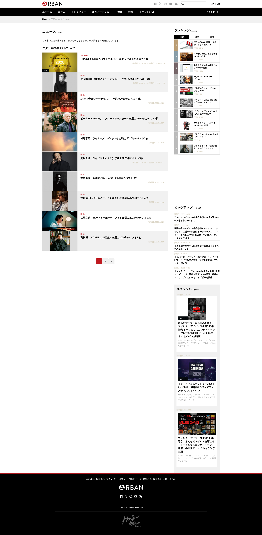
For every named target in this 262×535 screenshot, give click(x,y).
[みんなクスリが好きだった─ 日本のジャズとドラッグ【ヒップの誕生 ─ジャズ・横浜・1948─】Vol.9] (186, 103)
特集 (130, 12)
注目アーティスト (101, 12)
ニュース (47, 12)
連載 (120, 12)
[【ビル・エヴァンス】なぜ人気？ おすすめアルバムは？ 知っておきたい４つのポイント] (186, 114)
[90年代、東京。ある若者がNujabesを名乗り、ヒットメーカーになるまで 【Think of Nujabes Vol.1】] (186, 57)
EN (218, 4)
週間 (197, 37)
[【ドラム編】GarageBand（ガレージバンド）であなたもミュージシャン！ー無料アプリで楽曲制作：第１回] (186, 137)
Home (44, 19)
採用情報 (157, 479)
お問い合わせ (169, 479)
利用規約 (100, 479)
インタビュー (78, 12)
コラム (61, 12)
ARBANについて (192, 12)
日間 (182, 37)
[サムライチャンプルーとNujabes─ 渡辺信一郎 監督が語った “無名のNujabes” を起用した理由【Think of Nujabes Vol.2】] (186, 126)
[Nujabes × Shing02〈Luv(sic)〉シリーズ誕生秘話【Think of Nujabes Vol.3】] (186, 80)
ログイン (214, 12)
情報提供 (147, 479)
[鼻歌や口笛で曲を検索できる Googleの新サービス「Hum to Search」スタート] (186, 68)
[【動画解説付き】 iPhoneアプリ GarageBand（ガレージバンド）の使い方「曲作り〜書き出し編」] (186, 91)
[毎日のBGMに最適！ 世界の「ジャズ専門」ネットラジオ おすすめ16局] (186, 45)
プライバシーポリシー (116, 479)
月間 (212, 37)
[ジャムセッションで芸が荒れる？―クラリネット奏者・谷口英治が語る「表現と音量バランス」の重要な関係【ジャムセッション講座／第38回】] (186, 149)
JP (212, 4)
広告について (135, 479)
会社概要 (90, 479)
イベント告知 (146, 12)
